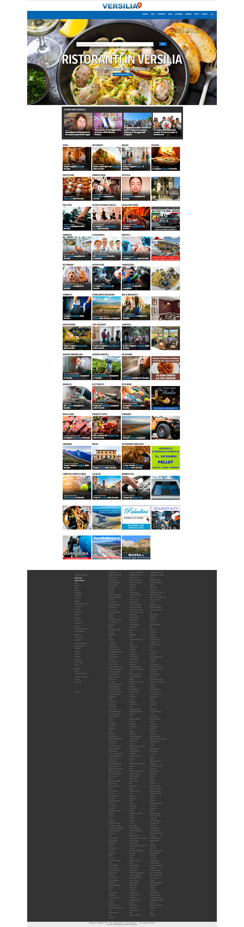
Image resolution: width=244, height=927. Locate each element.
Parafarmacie (113, 806)
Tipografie (112, 895)
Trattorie (111, 903)
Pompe (131, 823)
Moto (130, 783)
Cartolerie (132, 652)
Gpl (130, 729)
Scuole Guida (133, 868)
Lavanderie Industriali (115, 756)
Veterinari (68, 264)
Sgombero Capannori (156, 875)
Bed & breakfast (130, 294)
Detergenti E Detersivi (156, 679)
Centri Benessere (113, 657)
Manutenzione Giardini (115, 769)
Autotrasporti (133, 622)
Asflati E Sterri (154, 605)
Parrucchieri (98, 175)
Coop (130, 672)
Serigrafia (153, 868)
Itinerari (188, 14)
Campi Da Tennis (113, 647)
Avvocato (111, 625)
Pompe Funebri (154, 823)
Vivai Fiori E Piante (134, 915)
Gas (130, 716)
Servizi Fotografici (155, 870)
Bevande (152, 630)
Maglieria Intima (113, 766)
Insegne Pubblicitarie (115, 746)
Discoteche (112, 682)
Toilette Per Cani (134, 895)
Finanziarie (153, 704)
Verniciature (132, 908)
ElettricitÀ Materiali (114, 689)
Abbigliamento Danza (156, 572)
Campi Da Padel (154, 644)
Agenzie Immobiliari (114, 582)
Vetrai (110, 910)
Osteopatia (132, 798)
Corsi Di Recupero (114, 674)
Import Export (113, 741)
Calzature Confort (155, 639)
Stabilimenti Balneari (156, 883)
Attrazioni (178, 14)
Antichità (132, 597)
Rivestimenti (112, 853)
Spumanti (111, 883)
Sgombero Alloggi (134, 875)
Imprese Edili (133, 741)
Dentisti (126, 234)
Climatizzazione (113, 662)
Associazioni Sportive (156, 610)
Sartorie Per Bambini (115, 860)
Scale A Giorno (154, 860)
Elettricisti (98, 384)
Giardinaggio (112, 724)
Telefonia (132, 890)
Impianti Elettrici (113, 736)
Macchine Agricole (155, 761)
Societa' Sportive (113, 880)
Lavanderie (153, 754)
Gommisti (67, 294)
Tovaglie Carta (133, 898)
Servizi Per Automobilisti (136, 873)
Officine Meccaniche (156, 793)
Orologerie (153, 796)
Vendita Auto (133, 905)
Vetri (130, 913)
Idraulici (67, 384)
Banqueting (132, 627)
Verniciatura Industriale (116, 908)
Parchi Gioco (133, 806)
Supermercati (154, 885)
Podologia (112, 821)
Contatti (205, 14)
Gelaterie (111, 719)
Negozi (125, 145)
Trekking (67, 444)
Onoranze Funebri (114, 796)
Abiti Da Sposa (133, 577)
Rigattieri (111, 846)
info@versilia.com (119, 923)
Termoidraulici (154, 893)
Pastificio (132, 808)
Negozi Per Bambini (156, 788)
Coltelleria (132, 664)
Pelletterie (112, 813)
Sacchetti (132, 855)
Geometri (132, 721)
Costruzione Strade (135, 674)
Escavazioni (153, 697)
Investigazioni (133, 749)
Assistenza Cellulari (156, 607)
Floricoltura (153, 709)
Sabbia (111, 855)
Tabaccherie (132, 888)
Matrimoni (153, 774)
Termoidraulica (133, 893)
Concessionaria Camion (116, 667)
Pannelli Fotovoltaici (156, 803)
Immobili (152, 734)
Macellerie (68, 414)
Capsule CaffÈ (133, 647)
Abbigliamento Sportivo (157, 575)
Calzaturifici (112, 642)
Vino (151, 913)
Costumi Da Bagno (114, 677)
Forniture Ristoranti (156, 711)
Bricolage (153, 634)
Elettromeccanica (155, 689)
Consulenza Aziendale (115, 669)
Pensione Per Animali (135, 813)
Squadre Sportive (134, 883)
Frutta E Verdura (113, 716)
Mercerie (111, 778)
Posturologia (133, 826)
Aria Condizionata (155, 600)
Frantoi (152, 714)
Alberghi (131, 590)
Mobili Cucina (133, 781)
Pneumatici (153, 818)
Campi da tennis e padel (74, 474)
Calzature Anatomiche (135, 639)
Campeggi (126, 324)
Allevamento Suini (155, 595)
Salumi (131, 858)
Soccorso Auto (154, 878)
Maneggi (132, 766)
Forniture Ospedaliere (135, 711)
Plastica (131, 818)
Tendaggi (153, 890)
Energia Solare (154, 692)
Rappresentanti (113, 838)
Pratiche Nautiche (134, 828)
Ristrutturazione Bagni (136, 850)
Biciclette (111, 632)
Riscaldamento (113, 848)
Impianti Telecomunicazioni (158, 739)
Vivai (110, 915)
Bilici (130, 632)
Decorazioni (153, 677)
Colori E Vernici (113, 664)
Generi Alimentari (134, 719)
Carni (151, 647)
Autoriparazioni (134, 620)
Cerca (163, 44)
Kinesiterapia (154, 751)
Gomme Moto (154, 726)
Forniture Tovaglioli (114, 714)
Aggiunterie (132, 585)
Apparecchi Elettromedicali (158, 597)
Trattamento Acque (135, 900)
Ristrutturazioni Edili (156, 850)
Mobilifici (153, 781)
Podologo (132, 821)
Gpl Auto (152, 729)
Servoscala (112, 875)
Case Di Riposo (113, 654)
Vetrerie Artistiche (114, 913)
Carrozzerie (128, 264)
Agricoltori (112, 587)
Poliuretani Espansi (114, 823)
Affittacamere (113, 580)
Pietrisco (132, 816)
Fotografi (132, 714)
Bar (151, 627)
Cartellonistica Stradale (116, 652)
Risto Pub (153, 848)
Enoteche (132, 694)
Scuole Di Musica (114, 868)
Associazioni (112, 610)
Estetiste (132, 699)
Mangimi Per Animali (156, 766)
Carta (151, 649)
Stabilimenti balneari (103, 294)
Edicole (131, 684)
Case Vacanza (133, 654)
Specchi (152, 880)
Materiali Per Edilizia (115, 774)
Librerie (152, 759)
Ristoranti (161, 14)
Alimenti (111, 592)
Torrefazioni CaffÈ (114, 898)
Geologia (111, 721)
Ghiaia (152, 721)
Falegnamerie (113, 702)
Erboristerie (132, 697)
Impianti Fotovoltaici (135, 736)
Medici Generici (113, 776)
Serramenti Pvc (133, 870)
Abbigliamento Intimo (135, 575)
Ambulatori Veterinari (115, 597)
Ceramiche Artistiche (156, 657)
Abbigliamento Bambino (136, 572)
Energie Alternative (114, 694)
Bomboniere (112, 634)
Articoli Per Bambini (135, 605)
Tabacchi (152, 888)
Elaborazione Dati (114, 687)
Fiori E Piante (112, 709)
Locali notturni (130, 205)
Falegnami (127, 354)
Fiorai (131, 706)
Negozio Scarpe (113, 791)
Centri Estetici (133, 657)
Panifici (131, 803)
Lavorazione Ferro (134, 756)
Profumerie (112, 833)
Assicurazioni (113, 607)
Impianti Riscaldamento (116, 739)
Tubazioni (153, 903)
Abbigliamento (113, 572)
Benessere (132, 630)
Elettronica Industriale (115, 692)
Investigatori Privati (114, 749)
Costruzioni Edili (155, 674)
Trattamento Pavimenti (157, 900)
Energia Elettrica (134, 692)
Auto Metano (133, 615)
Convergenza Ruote (114, 672)
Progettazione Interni (156, 833)
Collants (152, 662)
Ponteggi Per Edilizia (115, 826)
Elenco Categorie (80, 580)
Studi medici (98, 234)
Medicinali (153, 776)
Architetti (111, 600)
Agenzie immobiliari (73, 354)
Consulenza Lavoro (155, 669)
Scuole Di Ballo (154, 863)
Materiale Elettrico (114, 771)
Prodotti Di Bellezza (114, 831)
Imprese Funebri (154, 741)
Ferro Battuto (133, 704)
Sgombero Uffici (113, 878)
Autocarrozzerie (134, 617)
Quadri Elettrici (133, 836)
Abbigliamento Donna (115, 575)
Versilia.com (78, 578)
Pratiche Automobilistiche (116, 828)
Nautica (111, 788)
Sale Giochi (153, 855)
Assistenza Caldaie (135, 607)
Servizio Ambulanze (156, 873)
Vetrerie (152, 910)
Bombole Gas (154, 632)
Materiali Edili (154, 771)
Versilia (145, 14)
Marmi (131, 769)
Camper (131, 644)
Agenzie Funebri (154, 580)
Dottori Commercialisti (115, 684)
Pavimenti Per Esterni (115, 811)
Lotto (130, 761)
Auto (151, 612)
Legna (152, 756)
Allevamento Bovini (135, 595)
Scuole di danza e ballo (104, 205)
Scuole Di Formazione (156, 865)
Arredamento (112, 602)
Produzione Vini (154, 831)
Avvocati (152, 622)
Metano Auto (133, 778)
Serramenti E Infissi (114, 870)
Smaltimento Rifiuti (135, 878)
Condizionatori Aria (135, 667)
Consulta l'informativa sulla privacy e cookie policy (122, 924)
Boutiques (132, 634)
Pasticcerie (68, 175)
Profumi (131, 833)
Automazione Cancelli (115, 620)
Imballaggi (112, 734)
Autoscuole (153, 620)
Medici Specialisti (134, 776)
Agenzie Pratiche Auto (135, 582)
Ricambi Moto (133, 843)
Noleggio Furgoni (155, 791)
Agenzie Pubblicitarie (156, 582)
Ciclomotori (153, 659)
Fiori (151, 706)
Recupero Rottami (155, 838)
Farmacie (67, 234)
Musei (170, 14)
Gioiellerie (112, 726)
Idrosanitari (153, 731)
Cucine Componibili (135, 677)
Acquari (152, 577)
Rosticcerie (132, 853)
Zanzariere (112, 918)
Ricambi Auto (113, 843)
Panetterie (112, 803)
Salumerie (112, 858)
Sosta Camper (133, 880)
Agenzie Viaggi (113, 585)
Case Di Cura (153, 652)
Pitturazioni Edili (155, 816)
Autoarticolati (154, 615)
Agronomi (111, 590)
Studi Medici (133, 885)
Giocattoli (153, 724)
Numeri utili (128, 474)
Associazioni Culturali (135, 610)
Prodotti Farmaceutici (135, 831)
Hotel (153, 14)
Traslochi (111, 900)
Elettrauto (132, 687)
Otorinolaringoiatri (114, 801)
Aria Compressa (134, 600)
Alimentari (153, 590)
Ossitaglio (112, 798)
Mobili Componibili (114, 781)
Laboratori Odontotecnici (116, 754)
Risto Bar (132, 848)
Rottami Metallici (155, 853)
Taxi (110, 890)
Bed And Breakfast (114, 630)
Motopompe (133, 786)
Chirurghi (111, 659)
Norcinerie (112, 793)
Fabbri (152, 699)
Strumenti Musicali (114, 885)
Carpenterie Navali (114, 649)
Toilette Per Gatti (155, 895)
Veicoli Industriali (114, 905)
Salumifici (153, 858)
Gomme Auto (133, 726)
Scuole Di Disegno (134, 865)
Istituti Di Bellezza (134, 751)
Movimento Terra (155, 786)
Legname (132, 759)
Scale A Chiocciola (134, 860)
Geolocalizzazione (155, 719)
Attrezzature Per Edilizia (136, 612)
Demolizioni (112, 679)
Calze (130, 642)
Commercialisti (154, 664)
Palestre (67, 205)
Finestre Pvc (112, 706)
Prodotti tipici (99, 414)
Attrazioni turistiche (133, 444)
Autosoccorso (113, 622)
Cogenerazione (133, 662)
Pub (110, 836)
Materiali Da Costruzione (136, 771)
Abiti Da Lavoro (113, 577)
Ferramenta (112, 704)
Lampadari (132, 754)
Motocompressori (114, 786)
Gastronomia (154, 716)
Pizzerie (155, 145)
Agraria (152, 585)
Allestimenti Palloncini (157, 592)
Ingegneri (132, 744)
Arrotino (152, 602)
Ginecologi (132, 724)
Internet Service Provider (136, 746)
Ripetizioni (153, 846)
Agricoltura (132, 587)
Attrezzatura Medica (114, 612)
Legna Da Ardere (113, 759)
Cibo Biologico (133, 659)
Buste (110, 637)
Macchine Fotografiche (115, 764)
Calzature (111, 639)
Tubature (132, 903)
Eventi (196, 14)
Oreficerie (132, 796)
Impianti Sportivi (134, 739)
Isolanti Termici (113, 751)
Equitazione (112, 697)
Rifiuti (152, 843)
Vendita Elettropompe (156, 905)
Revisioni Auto (133, 841)
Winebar (152, 915)
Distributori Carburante (157, 682)
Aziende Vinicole (155, 625)
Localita (96, 474)
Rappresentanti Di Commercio (138, 838)
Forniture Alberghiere (115, 711)
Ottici (130, 801)
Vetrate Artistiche (134, 910)
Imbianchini (132, 734)
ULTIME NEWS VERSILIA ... (75, 109)
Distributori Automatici (136, 682)
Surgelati (111, 888)
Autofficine (98, 264)
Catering (152, 654)
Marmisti (152, 769)
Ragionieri (153, 836)
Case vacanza (99, 324)
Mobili (152, 778)
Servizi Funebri (113, 873)
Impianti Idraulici (155, 736)
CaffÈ (131, 637)
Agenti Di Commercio (135, 580)
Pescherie (127, 384)
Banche (111, 627)
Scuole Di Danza (113, 865)
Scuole (131, 863)
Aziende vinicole (100, 354)
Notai (131, 793)
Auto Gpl (111, 615)
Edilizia (152, 684)
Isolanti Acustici (155, 749)
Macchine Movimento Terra (137, 764)
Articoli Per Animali (114, 605)
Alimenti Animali (134, 592)
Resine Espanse (113, 841)
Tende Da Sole (113, 893)
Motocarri (153, 783)
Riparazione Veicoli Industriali (138, 846)
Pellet (151, 811)
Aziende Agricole (134, 625)
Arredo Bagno (133, 602)
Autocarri (111, 617)
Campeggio (112, 644)
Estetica (126, 175)
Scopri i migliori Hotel (122, 74)
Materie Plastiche (134, 774)
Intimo (152, 746)
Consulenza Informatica (136, 669)
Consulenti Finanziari (156, 667)
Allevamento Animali (115, 595)
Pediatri (131, 811)
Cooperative (153, 672)
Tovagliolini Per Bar (156, 898)
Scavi (110, 863)
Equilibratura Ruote (156, 694)
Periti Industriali (155, 813)
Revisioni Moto (154, 841)
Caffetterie (153, 637)
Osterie (152, 798)
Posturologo (153, 826)
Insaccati (152, 744)
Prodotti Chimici (155, 828)
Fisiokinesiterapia (134, 709)
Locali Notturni (113, 761)
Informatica (112, 744)
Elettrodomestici (134, 689)
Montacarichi (112, 783)
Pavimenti (153, 808)
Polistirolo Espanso (156, 821)
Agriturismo (69, 324)
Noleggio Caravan (134, 791)
